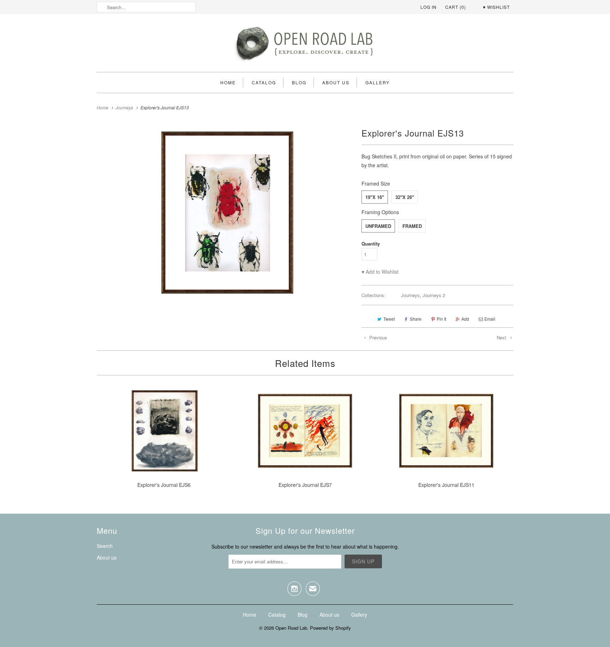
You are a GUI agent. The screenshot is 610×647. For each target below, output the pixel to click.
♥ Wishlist (496, 7)
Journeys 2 (434, 295)
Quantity (370, 243)
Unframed (378, 226)
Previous (377, 337)
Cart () (455, 7)
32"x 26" (404, 197)
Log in (428, 7)
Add (465, 319)
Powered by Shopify (330, 627)
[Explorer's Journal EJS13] (225, 212)
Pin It (441, 319)
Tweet (389, 319)
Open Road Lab (291, 627)
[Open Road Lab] (305, 45)
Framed (412, 226)
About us (335, 82)
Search (105, 545)
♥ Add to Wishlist (380, 271)
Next (502, 337)
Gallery (377, 82)
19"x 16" (374, 197)
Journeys (410, 295)
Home (228, 82)
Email (489, 319)
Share (415, 319)
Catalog (264, 82)
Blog (299, 82)
